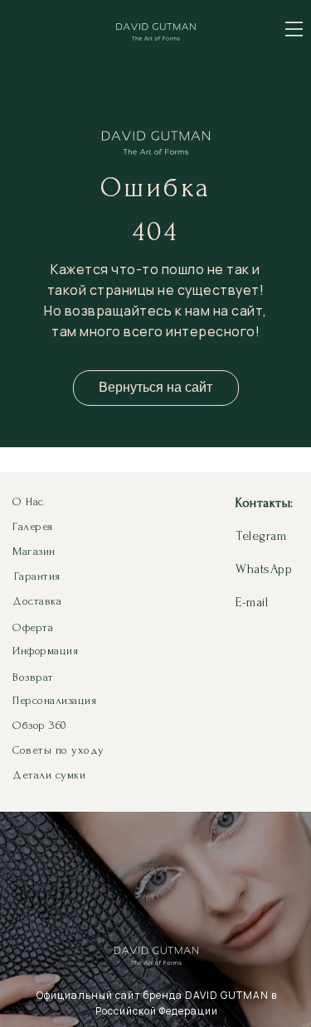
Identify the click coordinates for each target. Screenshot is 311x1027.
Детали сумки (48, 775)
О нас (28, 501)
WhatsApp (264, 569)
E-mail (252, 602)
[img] (294, 29)
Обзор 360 (39, 725)
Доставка (36, 601)
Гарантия (37, 576)
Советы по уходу (58, 750)
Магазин (34, 551)
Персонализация (54, 700)
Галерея (32, 526)
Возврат (33, 677)
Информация (45, 650)
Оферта (32, 627)
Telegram (261, 535)
